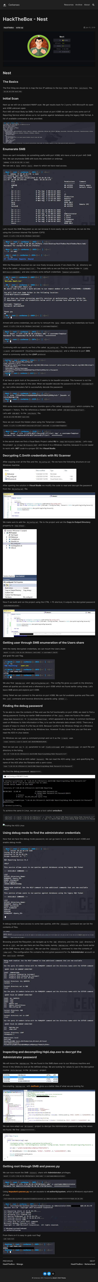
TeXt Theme (62, 1278)
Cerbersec (14, 4)
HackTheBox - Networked (83, 1264)
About (87, 4)
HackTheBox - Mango (13, 1264)
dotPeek (35, 1086)
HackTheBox (9, 28)
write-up (19, 28)
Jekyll (54, 1278)
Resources (69, 4)
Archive (78, 4)
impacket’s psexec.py (19, 1191)
